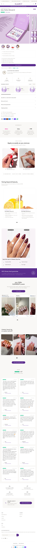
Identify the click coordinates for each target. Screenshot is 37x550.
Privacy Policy (15, 543)
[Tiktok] (3, 538)
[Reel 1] (17, 358)
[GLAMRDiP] (18, 4)
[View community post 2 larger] (22, 306)
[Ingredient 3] (19, 222)
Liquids (30, 84)
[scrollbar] (18, 94)
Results (21, 516)
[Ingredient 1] (17, 222)
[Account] (33, 4)
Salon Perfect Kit (4, 514)
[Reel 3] (19, 358)
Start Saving (18, 291)
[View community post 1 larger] (8, 306)
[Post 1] (17, 320)
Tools (34, 84)
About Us (21, 514)
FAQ (2, 525)
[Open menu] (2, 4)
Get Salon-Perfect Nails (18, 362)
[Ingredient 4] (20, 222)
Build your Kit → (18, 65)
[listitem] (7, 344)
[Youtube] (6, 538)
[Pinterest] (5, 538)
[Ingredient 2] (18, 222)
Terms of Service (21, 543)
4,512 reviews (7, 12)
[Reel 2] (18, 358)
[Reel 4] (20, 358)
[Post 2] (18, 320)
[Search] (3, 4)
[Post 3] (19, 320)
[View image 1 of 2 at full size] (14, 29)
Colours (3, 516)
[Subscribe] (17, 535)
